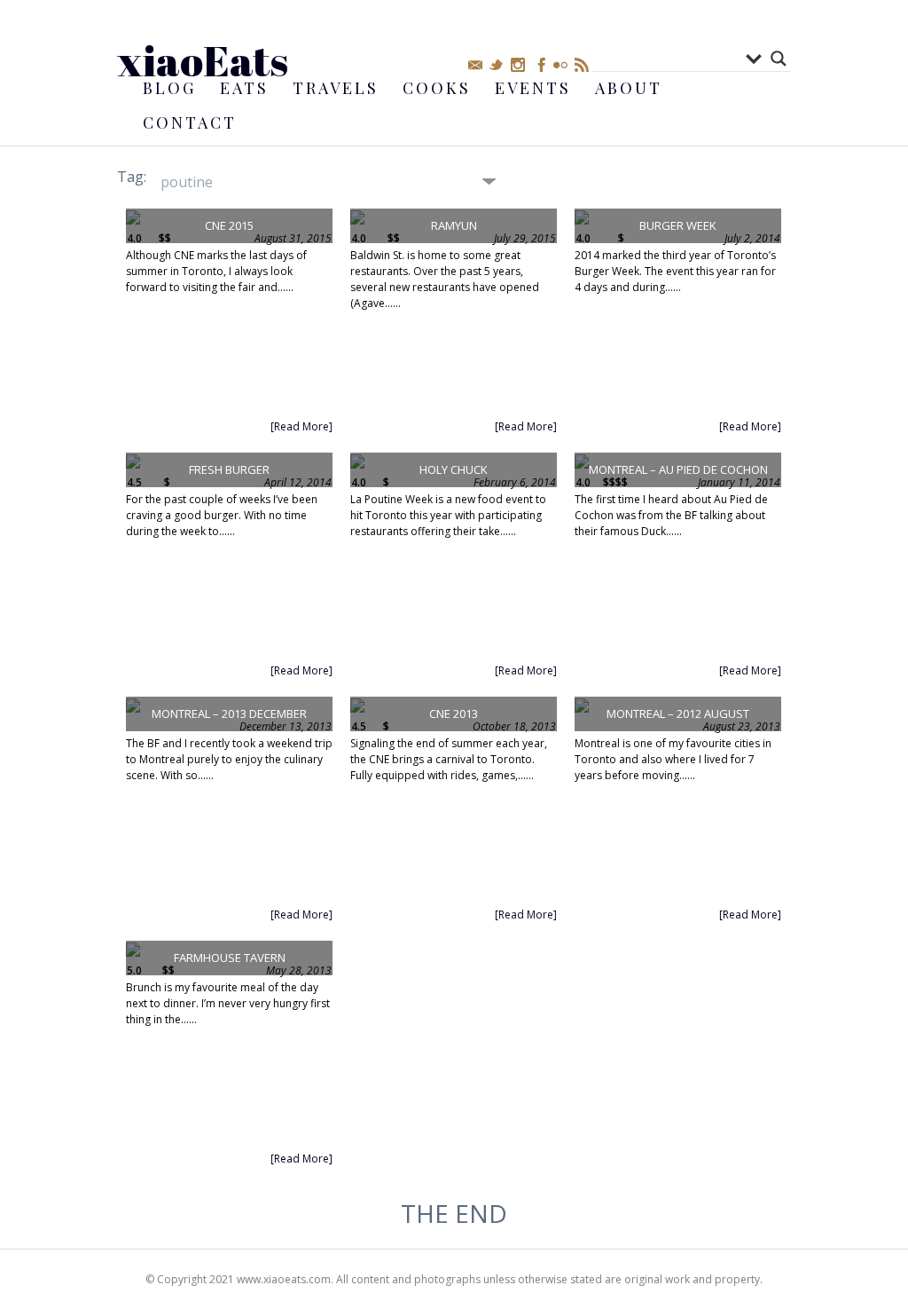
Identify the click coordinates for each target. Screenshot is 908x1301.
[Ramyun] (357, 219)
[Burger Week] (582, 219)
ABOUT (628, 88)
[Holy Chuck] (357, 463)
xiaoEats (202, 60)
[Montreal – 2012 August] (582, 707)
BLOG (169, 88)
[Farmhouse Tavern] (133, 951)
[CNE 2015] (133, 219)
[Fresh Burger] (133, 463)
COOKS (437, 88)
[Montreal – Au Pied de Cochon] (582, 463)
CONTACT (190, 122)
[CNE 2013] (357, 707)
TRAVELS (336, 88)
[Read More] (301, 426)
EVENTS (533, 88)
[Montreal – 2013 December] (133, 707)
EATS (244, 88)
